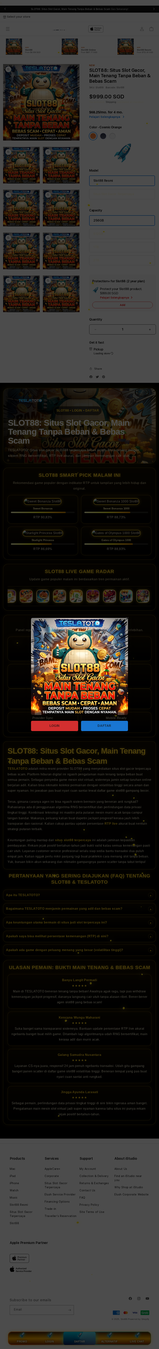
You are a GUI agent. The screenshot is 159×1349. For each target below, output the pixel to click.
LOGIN (54, 725)
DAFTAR (104, 725)
